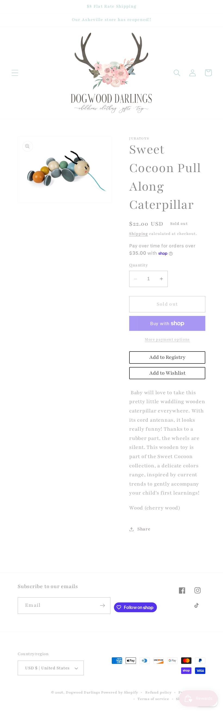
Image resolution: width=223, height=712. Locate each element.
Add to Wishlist (167, 373)
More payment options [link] (167, 339)
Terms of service (153, 699)
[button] (15, 72)
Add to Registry (167, 357)
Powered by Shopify (119, 692)
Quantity (138, 265)
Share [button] (144, 529)
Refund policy (158, 692)
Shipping (138, 233)
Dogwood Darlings (83, 692)
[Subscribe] (102, 605)
